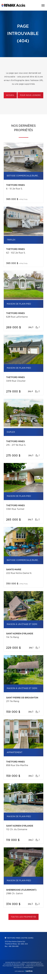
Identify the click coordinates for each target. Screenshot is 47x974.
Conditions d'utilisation (34, 965)
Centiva (28, 971)
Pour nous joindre (30, 95)
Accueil (10, 95)
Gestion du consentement (23, 967)
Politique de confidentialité (13, 965)
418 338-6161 (14, 946)
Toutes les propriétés (23, 917)
